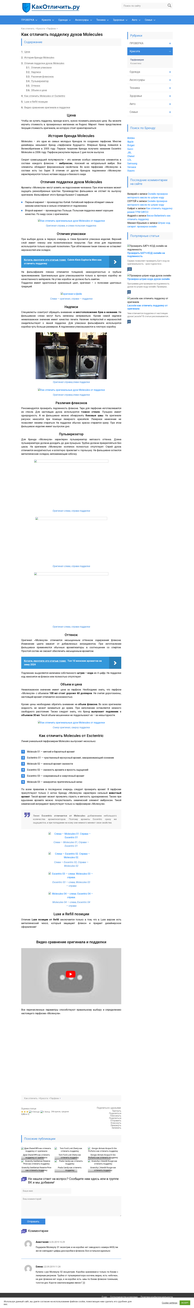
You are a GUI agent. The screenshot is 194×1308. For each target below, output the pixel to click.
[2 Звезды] (25, 1112)
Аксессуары (82, 19)
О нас (104, 1297)
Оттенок (33, 85)
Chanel (130, 156)
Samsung (132, 163)
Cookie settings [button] (169, 1302)
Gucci (130, 149)
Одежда (63, 19)
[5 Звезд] (45, 1112)
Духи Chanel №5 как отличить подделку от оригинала (36, 1156)
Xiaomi (131, 170)
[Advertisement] (65, 1053)
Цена (25, 51)
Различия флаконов (40, 76)
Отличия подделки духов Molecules (42, 63)
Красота (46, 19)
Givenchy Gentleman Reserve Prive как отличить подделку (36, 1168)
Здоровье (118, 19)
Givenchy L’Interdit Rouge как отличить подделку (103, 1168)
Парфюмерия (137, 60)
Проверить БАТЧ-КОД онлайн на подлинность (146, 255)
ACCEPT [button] (184, 1303)
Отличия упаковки (39, 67)
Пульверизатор (37, 81)
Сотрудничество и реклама (124, 1297)
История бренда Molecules (37, 57)
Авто (134, 19)
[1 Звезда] (22, 1112)
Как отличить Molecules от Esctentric (43, 96)
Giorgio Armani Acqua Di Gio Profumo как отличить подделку (103, 1156)
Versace (131, 167)
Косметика (135, 63)
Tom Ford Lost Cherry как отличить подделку (70, 1156)
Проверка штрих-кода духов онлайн (148, 279)
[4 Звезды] (34, 1112)
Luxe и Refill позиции (34, 101)
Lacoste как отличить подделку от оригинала (147, 307)
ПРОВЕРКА (27, 19)
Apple (130, 141)
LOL (129, 159)
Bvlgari (131, 145)
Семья (148, 19)
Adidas (131, 138)
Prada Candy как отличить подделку (70, 1168)
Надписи (33, 72)
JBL (129, 152)
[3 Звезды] (27, 1112)
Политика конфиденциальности (157, 1297)
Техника (100, 19)
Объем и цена (36, 90)
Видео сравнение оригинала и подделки (45, 107)
